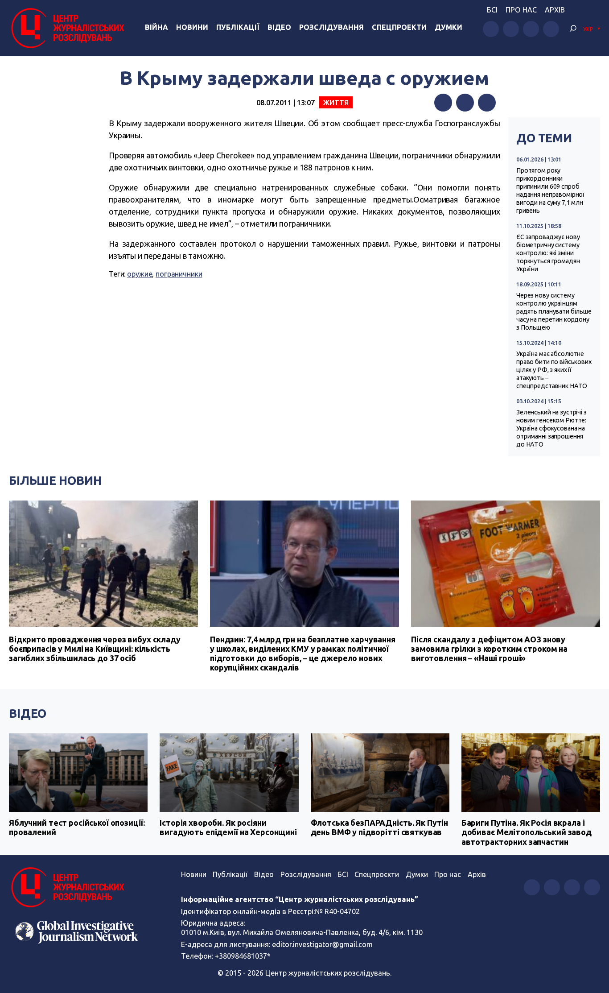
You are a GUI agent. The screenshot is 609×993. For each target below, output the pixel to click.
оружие (139, 274)
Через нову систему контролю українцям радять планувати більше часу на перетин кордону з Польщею (554, 311)
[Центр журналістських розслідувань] (66, 28)
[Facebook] (443, 103)
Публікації (237, 27)
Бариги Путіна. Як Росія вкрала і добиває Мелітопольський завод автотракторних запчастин (526, 832)
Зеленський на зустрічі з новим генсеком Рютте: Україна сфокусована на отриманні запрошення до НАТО (551, 428)
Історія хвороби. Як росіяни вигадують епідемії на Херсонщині (228, 827)
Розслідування (331, 27)
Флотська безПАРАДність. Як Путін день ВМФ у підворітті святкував (380, 827)
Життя (336, 103)
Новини (192, 27)
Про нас (521, 10)
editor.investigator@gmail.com (322, 944)
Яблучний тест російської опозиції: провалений (76, 827)
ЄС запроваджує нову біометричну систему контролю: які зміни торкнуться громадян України (548, 253)
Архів (555, 10)
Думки (448, 27)
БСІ (492, 10)
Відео (279, 27)
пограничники (179, 274)
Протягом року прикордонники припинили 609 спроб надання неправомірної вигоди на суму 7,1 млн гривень (550, 190)
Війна (156, 27)
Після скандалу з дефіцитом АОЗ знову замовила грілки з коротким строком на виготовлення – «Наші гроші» (489, 648)
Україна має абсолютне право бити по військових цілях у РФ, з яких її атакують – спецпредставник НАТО (554, 369)
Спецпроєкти (376, 874)
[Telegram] (487, 103)
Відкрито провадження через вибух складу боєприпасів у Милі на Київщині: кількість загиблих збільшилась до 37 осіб (95, 648)
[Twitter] (465, 103)
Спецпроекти (399, 27)
